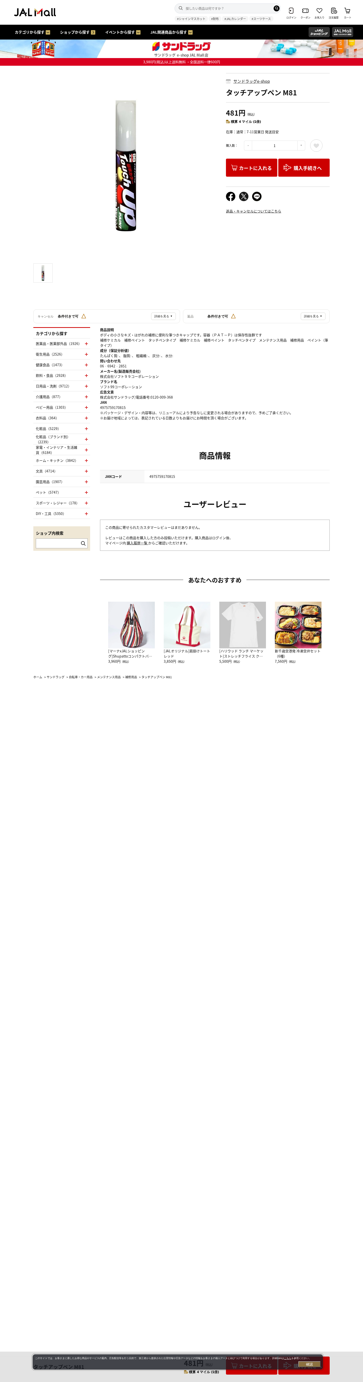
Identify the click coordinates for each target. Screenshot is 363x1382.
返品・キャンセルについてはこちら (253, 211)
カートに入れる (255, 168)
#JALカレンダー (235, 19)
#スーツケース (261, 19)
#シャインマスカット (191, 19)
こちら (287, 1358)
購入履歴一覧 (137, 542)
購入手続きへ (308, 168)
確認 (309, 1364)
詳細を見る (163, 316)
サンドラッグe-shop (251, 81)
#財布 (215, 19)
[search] (277, 8)
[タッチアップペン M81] (126, 165)
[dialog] (178, 1362)
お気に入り (316, 145)
